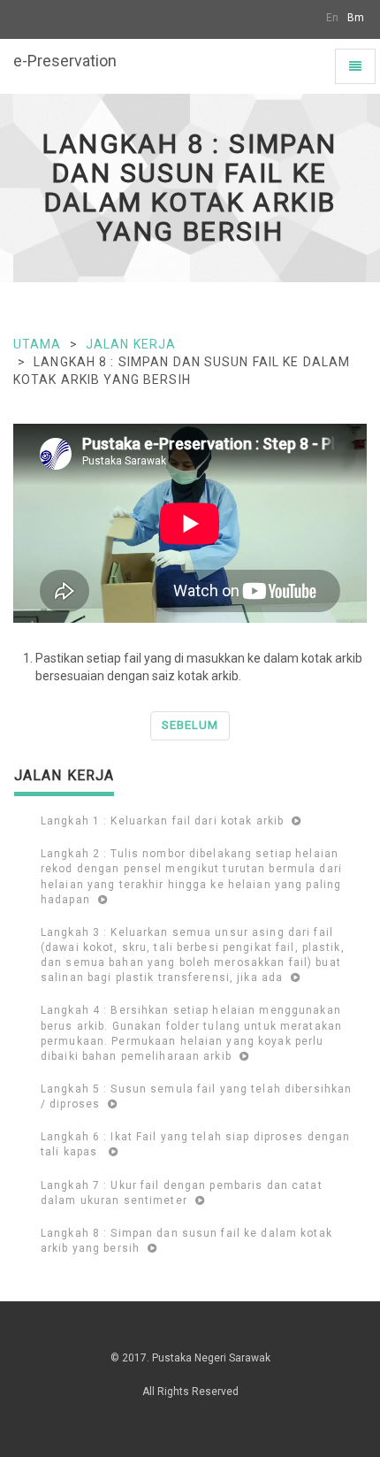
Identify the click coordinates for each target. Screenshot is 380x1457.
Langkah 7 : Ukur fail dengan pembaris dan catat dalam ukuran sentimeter (182, 1193)
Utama (37, 344)
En (332, 18)
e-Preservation (65, 60)
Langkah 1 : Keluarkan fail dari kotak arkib (164, 821)
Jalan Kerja (131, 344)
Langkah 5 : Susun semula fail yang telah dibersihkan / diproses (196, 1096)
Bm (355, 18)
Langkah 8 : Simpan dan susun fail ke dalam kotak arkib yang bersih (186, 1240)
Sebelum (190, 725)
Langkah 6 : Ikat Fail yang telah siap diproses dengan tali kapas (195, 1144)
